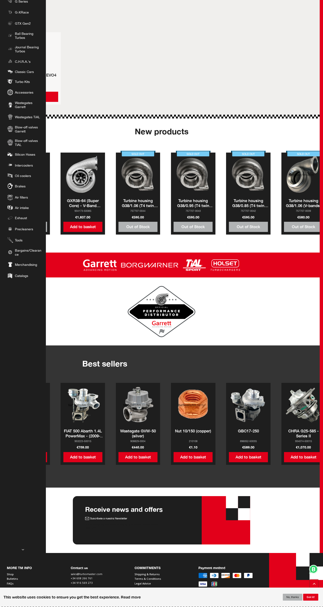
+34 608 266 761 (82, 578)
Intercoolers (24, 165)
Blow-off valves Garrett (26, 129)
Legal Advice (143, 583)
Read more (131, 597)
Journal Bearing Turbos (27, 49)
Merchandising (26, 265)
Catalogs (21, 276)
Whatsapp (313, 569)
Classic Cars (24, 72)
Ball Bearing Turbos (24, 36)
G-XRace (22, 12)
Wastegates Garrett (23, 105)
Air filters (21, 197)
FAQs (10, 583)
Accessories (24, 92)
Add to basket (83, 226)
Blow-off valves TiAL (26, 143)
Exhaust (21, 218)
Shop (10, 574)
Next (23, 549)
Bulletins (12, 578)
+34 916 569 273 (82, 582)
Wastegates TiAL (27, 117)
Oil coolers (23, 176)
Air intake (22, 208)
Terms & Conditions (148, 578)
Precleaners (24, 229)
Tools (18, 240)
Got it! (311, 597)
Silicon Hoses (25, 154)
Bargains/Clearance (28, 252)
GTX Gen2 (23, 23)
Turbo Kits (22, 82)
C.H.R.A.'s (23, 61)
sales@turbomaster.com (86, 574)
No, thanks (292, 597)
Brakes (20, 186)
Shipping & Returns (147, 574)
